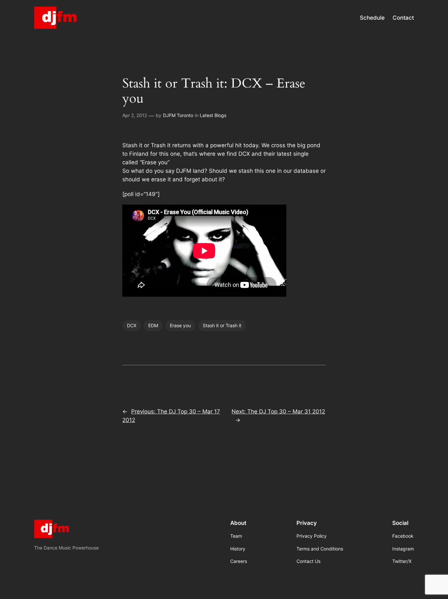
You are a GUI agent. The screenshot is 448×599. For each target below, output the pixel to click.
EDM (153, 325)
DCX (131, 325)
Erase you (180, 325)
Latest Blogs (213, 115)
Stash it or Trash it (222, 325)
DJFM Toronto (178, 115)
